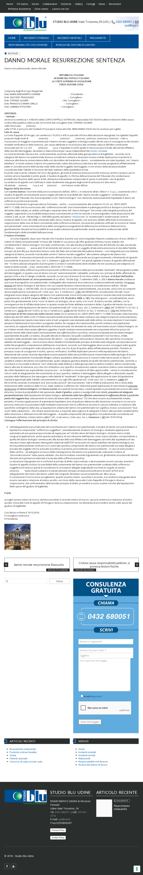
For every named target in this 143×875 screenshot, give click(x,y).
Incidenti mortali (69, 37)
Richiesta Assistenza (19, 8)
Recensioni (115, 4)
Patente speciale (18, 758)
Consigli (90, 4)
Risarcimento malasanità (23, 749)
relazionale (79, 216)
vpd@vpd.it (132, 25)
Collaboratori (50, 4)
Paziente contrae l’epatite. (23, 752)
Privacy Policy (58, 830)
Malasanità (98, 37)
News (102, 4)
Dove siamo (41, 8)
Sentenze (66, 4)
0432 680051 (123, 22)
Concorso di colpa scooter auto (26, 761)
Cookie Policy (58, 837)
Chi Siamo (22, 4)
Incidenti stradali (36, 37)
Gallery (79, 4)
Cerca (59, 581)
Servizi (35, 4)
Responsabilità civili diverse (28, 44)
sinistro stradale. (99, 150)
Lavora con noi (60, 8)
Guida (13, 755)
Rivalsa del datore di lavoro (75, 44)
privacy (98, 696)
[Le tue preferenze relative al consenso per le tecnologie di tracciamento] (137, 869)
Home (9, 4)
